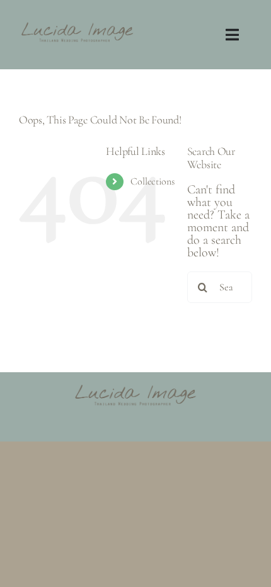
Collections (152, 181)
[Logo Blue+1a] (77, 24)
